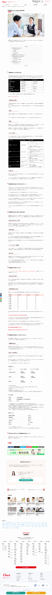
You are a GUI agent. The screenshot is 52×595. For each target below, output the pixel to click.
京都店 (27, 548)
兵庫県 (27, 549)
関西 (29, 541)
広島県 (33, 546)
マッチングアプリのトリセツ (32, 581)
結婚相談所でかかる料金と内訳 (16, 48)
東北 (10, 541)
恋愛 (46, 526)
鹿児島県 (46, 549)
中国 (35, 541)
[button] (11, 447)
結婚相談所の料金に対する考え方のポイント (18, 54)
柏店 (15, 556)
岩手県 (9, 543)
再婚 (14, 527)
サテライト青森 (10, 549)
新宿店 (15, 545)
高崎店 (15, 561)
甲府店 (21, 562)
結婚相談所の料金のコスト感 (16, 61)
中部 (23, 541)
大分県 (45, 560)
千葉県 (15, 554)
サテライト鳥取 (35, 549)
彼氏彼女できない (9, 522)
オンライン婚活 (33, 524)
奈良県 (27, 553)
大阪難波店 (28, 545)
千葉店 (15, 555)
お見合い (7, 527)
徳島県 (39, 543)
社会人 (18, 526)
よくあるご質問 (19, 576)
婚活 (10, 524)
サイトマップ (18, 574)
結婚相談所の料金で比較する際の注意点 (18, 56)
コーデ (35, 522)
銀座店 (15, 544)
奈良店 (27, 554)
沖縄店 (46, 553)
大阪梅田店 (28, 544)
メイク (39, 522)
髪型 (27, 522)
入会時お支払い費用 (16, 49)
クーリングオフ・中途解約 (17, 59)
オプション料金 (16, 52)
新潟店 (21, 559)
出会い (3, 527)
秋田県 (9, 551)
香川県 (39, 546)
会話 (18, 522)
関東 (17, 541)
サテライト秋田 (10, 552)
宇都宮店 (15, 559)
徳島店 (40, 544)
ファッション (31, 522)
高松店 (40, 547)
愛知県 (21, 543)
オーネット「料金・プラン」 (14, 96)
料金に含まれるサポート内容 (17, 57)
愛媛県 (39, 548)
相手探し (40, 526)
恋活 (26, 526)
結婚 (19, 524)
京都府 (27, 547)
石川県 (21, 553)
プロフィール (38, 524)
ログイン (29, 576)
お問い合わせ (18, 579)
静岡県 (21, 547)
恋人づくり (22, 526)
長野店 (21, 557)
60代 (15, 526)
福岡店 (46, 544)
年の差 (45, 522)
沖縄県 (45, 552)
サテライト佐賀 (47, 556)
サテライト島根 (35, 552)
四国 (41, 541)
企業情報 (41, 574)
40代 (9, 526)
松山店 (40, 549)
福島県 (9, 556)
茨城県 (15, 563)
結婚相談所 (23, 524)
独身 (43, 526)
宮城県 (9, 546)
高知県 (39, 551)
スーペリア (29, 579)
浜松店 (21, 549)
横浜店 (15, 550)
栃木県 (15, 558)
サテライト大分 (47, 561)
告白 (24, 522)
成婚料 (15, 51)
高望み (29, 526)
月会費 (15, 50)
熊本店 (46, 548)
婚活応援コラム (19, 577)
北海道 (5, 541)
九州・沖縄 (47, 541)
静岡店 (21, 548)
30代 (6, 526)
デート (21, 522)
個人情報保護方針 (42, 579)
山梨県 (21, 561)
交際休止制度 (15, 58)
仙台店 (9, 547)
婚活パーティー (15, 524)
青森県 (9, 548)
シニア (11, 527)
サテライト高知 (41, 552)
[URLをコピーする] (41, 447)
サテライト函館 (4, 545)
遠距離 (3, 524)
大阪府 (27, 543)
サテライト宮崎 (47, 563)
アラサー (14, 522)
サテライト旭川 (4, 546)
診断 (42, 522)
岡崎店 (21, 545)
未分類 (17, 527)
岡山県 (33, 543)
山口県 (33, 553)
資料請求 (18, 580)
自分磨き (7, 524)
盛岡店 (9, 544)
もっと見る (26, 65)
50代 (12, 526)
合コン (46, 524)
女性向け (43, 524)
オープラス (29, 574)
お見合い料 (15, 53)
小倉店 (46, 545)
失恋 (32, 526)
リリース (41, 577)
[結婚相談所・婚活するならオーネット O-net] (4, 2)
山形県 (9, 553)
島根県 (33, 551)
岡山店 (33, 544)
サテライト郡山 (10, 557)
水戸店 (15, 564)
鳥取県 (33, 548)
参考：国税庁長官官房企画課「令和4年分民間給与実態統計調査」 (18, 315)
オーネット (27, 524)
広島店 (33, 547)
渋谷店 (15, 546)
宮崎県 (45, 562)
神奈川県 (15, 549)
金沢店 (21, 554)
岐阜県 (21, 550)
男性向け (36, 526)
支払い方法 (15, 60)
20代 (3, 526)
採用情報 (41, 576)
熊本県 (45, 547)
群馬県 (15, 560)
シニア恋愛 (4, 522)
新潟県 (21, 558)
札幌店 (3, 544)
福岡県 (45, 543)
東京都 (15, 543)
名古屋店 (22, 544)
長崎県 (45, 557)
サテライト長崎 (47, 558)
